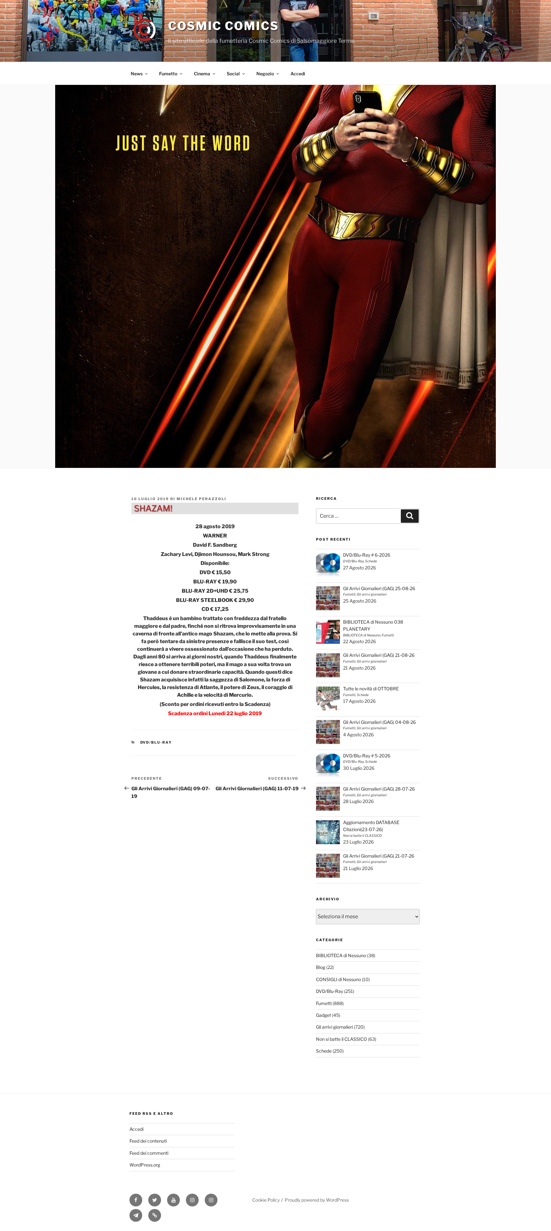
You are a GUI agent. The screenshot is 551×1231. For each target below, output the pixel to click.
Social (233, 73)
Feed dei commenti (148, 1153)
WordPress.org (144, 1164)
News (137, 73)
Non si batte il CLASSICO (341, 1039)
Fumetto (168, 73)
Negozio (265, 73)
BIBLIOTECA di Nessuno (341, 955)
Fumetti (324, 1003)
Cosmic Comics (223, 26)
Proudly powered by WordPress (317, 1200)
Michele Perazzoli (201, 499)
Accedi (297, 73)
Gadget (323, 1015)
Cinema (202, 73)
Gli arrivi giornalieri (334, 1027)
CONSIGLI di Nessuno (338, 979)
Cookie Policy (266, 1200)
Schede (324, 1051)
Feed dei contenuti (148, 1141)
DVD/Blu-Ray (156, 742)
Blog (320, 967)
